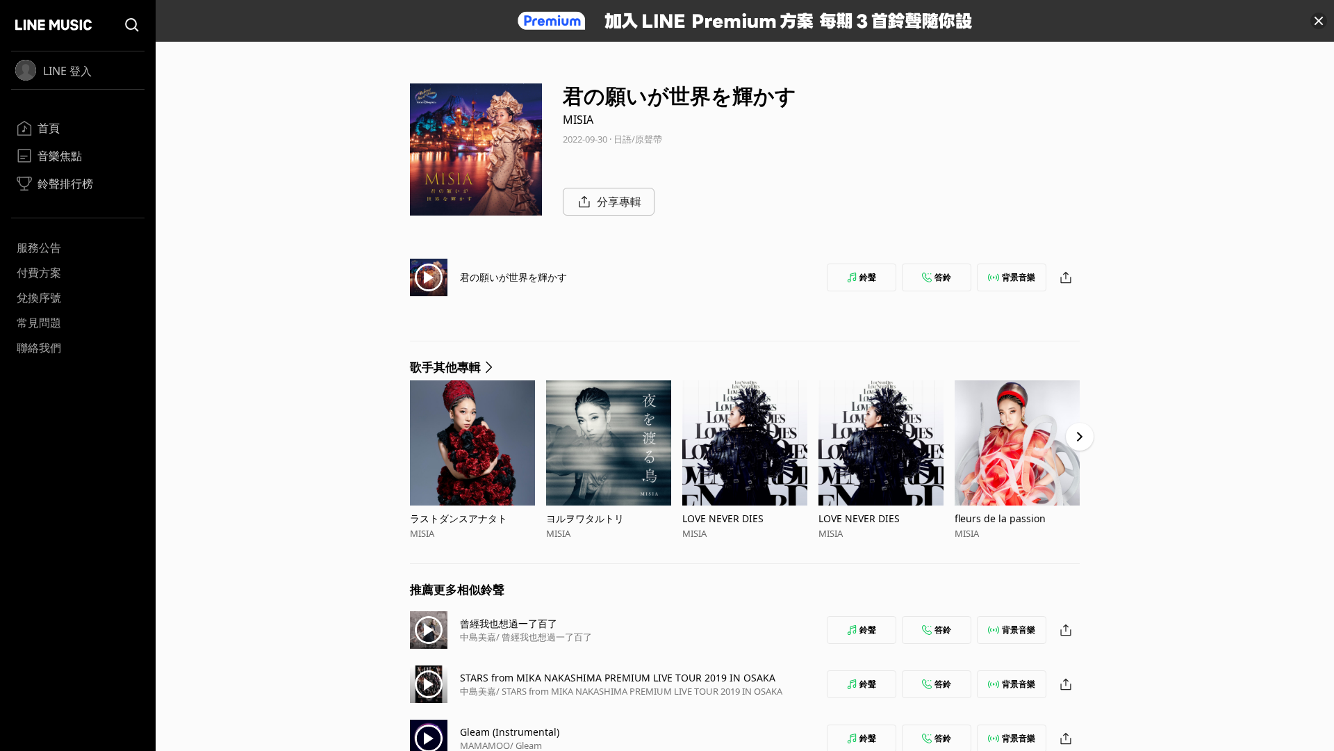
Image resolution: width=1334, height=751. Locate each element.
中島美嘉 (478, 637)
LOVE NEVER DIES (723, 518)
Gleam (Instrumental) (509, 731)
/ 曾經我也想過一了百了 (544, 637)
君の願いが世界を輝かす (513, 277)
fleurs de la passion (1000, 518)
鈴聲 (867, 277)
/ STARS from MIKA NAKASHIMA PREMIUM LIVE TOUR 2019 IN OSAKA (639, 691)
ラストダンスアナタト (458, 518)
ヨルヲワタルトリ (585, 518)
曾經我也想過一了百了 (508, 623)
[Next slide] (1080, 437)
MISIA (578, 119)
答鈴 (942, 277)
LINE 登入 (67, 71)
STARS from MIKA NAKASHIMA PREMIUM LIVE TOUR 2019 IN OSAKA (617, 677)
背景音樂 (1018, 277)
